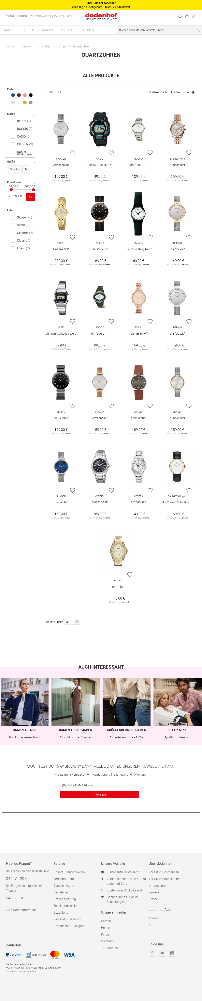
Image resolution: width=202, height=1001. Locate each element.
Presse (153, 899)
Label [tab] (10, 210)
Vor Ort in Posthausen (164, 872)
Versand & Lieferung (67, 919)
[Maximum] (33, 189)
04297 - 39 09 (18, 878)
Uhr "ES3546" (139, 333)
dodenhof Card (63, 879)
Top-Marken (109, 948)
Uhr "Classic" (177, 249)
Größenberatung (64, 899)
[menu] (101, 30)
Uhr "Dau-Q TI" (138, 165)
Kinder (105, 934)
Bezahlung (60, 912)
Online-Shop (18, 16)
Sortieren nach (158, 92)
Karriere (154, 892)
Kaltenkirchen (65, 16)
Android (154, 918)
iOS (151, 925)
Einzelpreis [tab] (14, 182)
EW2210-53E (100, 502)
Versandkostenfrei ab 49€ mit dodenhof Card (127, 881)
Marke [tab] (11, 113)
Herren (105, 928)
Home (10, 46)
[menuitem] (9, 30)
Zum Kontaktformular (21, 910)
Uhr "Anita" (61, 502)
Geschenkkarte (63, 885)
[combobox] (159, 30)
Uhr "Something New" (139, 249)
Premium (107, 941)
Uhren (62, 46)
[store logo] (101, 15)
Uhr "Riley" (118, 586)
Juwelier (44, 46)
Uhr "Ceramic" (100, 249)
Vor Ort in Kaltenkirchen (165, 879)
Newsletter (60, 892)
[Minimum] (11, 189)
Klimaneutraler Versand (123, 872)
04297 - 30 (15, 898)
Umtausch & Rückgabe (69, 926)
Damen (26, 46)
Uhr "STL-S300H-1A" (100, 165)
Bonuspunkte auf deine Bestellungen (123, 899)
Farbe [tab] (10, 89)
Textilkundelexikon (66, 906)
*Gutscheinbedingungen (19, 964)
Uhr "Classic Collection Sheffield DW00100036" (178, 502)
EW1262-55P (61, 249)
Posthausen (42, 16)
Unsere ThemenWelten (69, 872)
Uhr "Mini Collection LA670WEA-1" (62, 333)
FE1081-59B (138, 502)
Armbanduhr (61, 165)
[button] (72, 152)
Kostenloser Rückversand (124, 890)
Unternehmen (158, 885)
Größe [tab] (11, 161)
